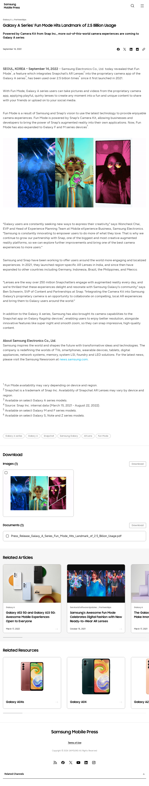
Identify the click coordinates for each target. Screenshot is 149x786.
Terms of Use (74, 743)
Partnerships (20, 20)
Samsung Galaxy (69, 436)
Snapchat (49, 436)
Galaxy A (7, 20)
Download (138, 464)
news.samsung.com (74, 359)
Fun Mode (103, 436)
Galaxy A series (13, 436)
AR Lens (88, 436)
